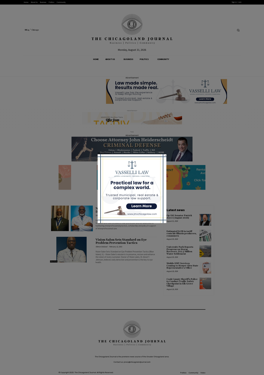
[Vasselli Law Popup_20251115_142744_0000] (132, 222)
